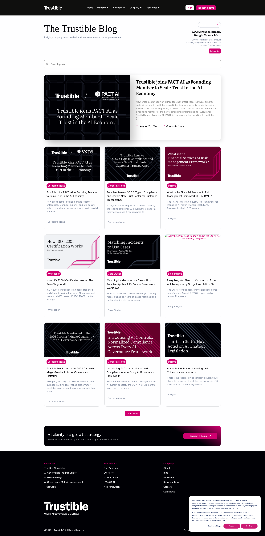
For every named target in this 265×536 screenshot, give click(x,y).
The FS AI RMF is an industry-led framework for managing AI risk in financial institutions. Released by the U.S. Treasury (192, 205)
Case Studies (114, 273)
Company (134, 7)
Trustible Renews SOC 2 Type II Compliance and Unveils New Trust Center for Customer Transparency (132, 196)
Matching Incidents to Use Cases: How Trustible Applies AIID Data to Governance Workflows (131, 284)
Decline (249, 526)
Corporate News (175, 126)
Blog (170, 273)
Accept (231, 526)
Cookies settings (214, 526)
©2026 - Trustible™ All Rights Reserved (64, 530)
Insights (172, 185)
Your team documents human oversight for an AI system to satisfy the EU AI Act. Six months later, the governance (131, 385)
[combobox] (132, 64)
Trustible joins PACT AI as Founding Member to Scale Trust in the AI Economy (173, 87)
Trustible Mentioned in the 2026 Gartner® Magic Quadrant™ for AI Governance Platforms (70, 372)
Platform (101, 7)
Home (90, 7)
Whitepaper (54, 273)
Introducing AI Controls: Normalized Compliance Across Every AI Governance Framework (130, 372)
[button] (132, 413)
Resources (152, 7)
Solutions (117, 7)
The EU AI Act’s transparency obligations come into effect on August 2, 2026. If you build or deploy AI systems (192, 293)
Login (190, 7)
